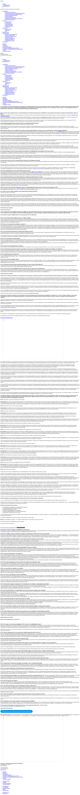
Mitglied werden (6, 32)
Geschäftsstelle (8, 22)
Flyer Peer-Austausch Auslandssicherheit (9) (8, 527)
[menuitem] (41, 3)
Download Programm (21, 527)
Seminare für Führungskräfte (10, 17)
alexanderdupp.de (16, 619)
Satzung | (4, 50)
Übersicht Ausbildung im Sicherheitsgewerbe (13, 14)
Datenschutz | (5, 45)
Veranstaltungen (6, 33)
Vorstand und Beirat (9, 23)
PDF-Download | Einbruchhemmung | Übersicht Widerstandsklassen (16, 711)
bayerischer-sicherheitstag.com (6, 317)
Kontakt (4, 4)
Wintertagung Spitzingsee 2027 (11, 36)
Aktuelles (4, 782)
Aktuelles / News (8, 29)
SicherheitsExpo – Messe (9, 40)
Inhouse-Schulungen (9, 16)
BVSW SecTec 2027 (9, 37)
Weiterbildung (5, 11)
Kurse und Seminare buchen (10, 12)
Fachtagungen (5, 787)
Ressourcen (5, 28)
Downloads (7, 30)
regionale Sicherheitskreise (10, 38)
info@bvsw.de (3, 769)
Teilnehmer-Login (6, 5)
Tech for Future (6, 790)
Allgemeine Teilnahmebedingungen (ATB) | (11, 47)
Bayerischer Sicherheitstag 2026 (11, 34)
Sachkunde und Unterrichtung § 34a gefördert (13, 18)
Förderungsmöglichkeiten (10, 19)
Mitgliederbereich (6, 6)
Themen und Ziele (8, 21)
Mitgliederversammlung (9, 39)
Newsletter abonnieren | (7, 46)
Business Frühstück (6, 788)
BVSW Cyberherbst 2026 (10, 35)
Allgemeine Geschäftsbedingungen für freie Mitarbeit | (13, 49)
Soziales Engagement (9, 25)
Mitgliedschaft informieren (34, 293)
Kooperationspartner (9, 24)
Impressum (5, 44)
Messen (4, 789)
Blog (6, 31)
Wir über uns (7, 80)
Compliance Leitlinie (7, 51)
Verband (4, 20)
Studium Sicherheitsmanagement (11, 15)
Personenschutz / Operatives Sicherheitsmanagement (15, 13)
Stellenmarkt (5, 41)
